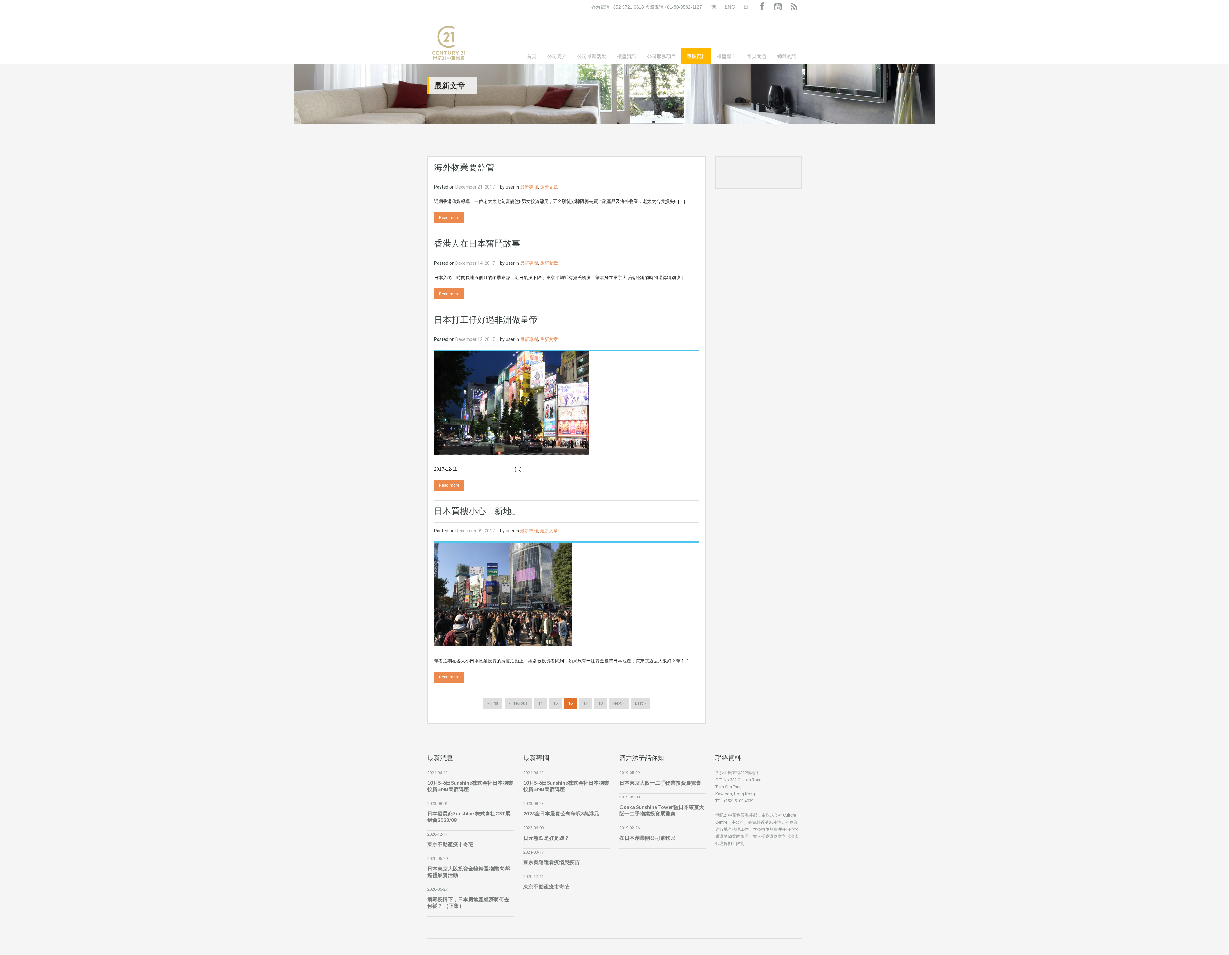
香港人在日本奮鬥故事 (477, 244)
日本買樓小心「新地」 (477, 511)
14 (540, 703)
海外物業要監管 (464, 167)
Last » (640, 703)
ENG (730, 7)
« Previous (518, 703)
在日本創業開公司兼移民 (647, 838)
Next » (618, 703)
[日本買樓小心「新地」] (503, 594)
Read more (449, 217)
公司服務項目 (661, 56)
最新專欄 (529, 187)
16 (570, 703)
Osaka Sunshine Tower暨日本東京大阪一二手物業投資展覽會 (661, 810)
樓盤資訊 (626, 56)
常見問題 (756, 56)
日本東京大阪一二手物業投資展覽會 (660, 783)
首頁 (531, 56)
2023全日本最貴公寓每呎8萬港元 (561, 813)
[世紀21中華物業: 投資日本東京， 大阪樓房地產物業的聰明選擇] (448, 44)
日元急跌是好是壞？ (546, 838)
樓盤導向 (726, 56)
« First (492, 703)
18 (600, 703)
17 (585, 703)
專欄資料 (696, 56)
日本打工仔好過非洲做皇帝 (486, 320)
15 (555, 703)
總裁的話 (786, 56)
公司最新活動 (591, 56)
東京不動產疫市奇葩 (450, 844)
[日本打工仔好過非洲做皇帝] (511, 402)
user (510, 187)
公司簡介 (556, 56)
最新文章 (549, 187)
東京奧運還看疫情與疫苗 (551, 862)
